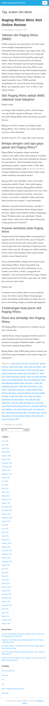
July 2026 (5, 441)
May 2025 (5, 488)
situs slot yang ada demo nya (23, 402)
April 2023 (5, 580)
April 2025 (5, 492)
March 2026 (6, 452)
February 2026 (6, 456)
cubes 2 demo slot (9, 373)
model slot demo (16, 396)
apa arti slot (34, 363)
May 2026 (5, 445)
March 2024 (6, 539)
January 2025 (6, 503)
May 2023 (5, 576)
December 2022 (7, 594)
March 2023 (6, 583)
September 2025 (7, 474)
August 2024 (6, 521)
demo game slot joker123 (28, 373)
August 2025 (6, 477)
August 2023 (6, 565)
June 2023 (5, 572)
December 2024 (7, 507)
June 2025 (5, 485)
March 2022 (6, 616)
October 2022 (6, 601)
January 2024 (6, 547)
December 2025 (7, 463)
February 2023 (6, 587)
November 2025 (7, 466)
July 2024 (5, 525)
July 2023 (5, 569)
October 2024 (6, 514)
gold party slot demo (15, 389)
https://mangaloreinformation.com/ (13, 688)
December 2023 (7, 550)
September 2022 (7, 605)
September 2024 (7, 518)
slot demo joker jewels (23, 409)
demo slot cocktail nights (12, 379)
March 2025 (6, 496)
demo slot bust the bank (36, 376)
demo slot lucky (26, 382)
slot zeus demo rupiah (21, 415)
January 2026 (6, 459)
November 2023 (7, 554)
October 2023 (6, 558)
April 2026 (5, 448)
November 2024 (7, 510)
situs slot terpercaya (8, 671)
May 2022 (5, 609)
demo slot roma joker (27, 386)
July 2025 (5, 481)
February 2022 (6, 620)
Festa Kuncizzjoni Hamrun (14, 3)
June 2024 (5, 528)
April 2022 (5, 612)
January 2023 (6, 590)
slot (3, 679)
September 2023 (7, 561)
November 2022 (7, 598)
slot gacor (5, 675)
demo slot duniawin (32, 379)
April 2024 (5, 536)
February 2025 (6, 499)
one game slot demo (32, 396)
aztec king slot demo (32, 366)
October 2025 (6, 470)
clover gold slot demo (35, 369)
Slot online (5, 693)
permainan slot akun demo (13, 399)
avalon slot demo (16, 366)
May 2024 (5, 532)
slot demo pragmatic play (16, 412)
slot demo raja (34, 412)
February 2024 (6, 543)
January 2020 (6, 623)
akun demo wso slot (19, 363)
